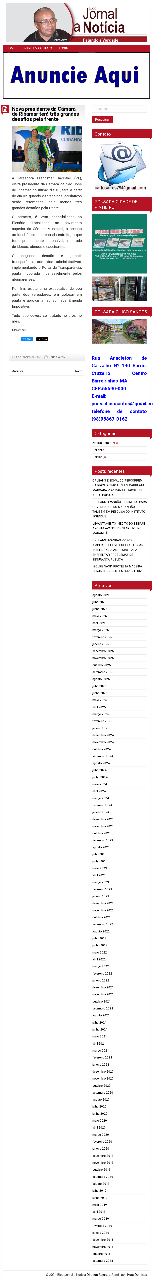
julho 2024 (99, 770)
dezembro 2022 (103, 903)
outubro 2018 (101, 1254)
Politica (97, 457)
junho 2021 (100, 1029)
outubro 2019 (101, 1169)
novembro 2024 (103, 742)
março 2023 (100, 882)
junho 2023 (100, 861)
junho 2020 (100, 1113)
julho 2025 (99, 686)
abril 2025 (99, 707)
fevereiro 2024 (102, 805)
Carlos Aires (57, 357)
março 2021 (100, 1050)
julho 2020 (99, 1106)
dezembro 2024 (103, 735)
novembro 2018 (103, 1247)
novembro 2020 (103, 1078)
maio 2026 (99, 616)
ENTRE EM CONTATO (37, 48)
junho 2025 (100, 693)
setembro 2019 (102, 1177)
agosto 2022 (101, 931)
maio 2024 (99, 784)
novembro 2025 (103, 658)
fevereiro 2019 (102, 1226)
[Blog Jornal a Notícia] (76, 22)
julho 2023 (99, 854)
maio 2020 (99, 1120)
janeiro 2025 (100, 728)
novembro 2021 (103, 994)
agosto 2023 (101, 847)
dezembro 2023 (103, 819)
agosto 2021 (101, 1015)
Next (78, 371)
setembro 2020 (102, 1092)
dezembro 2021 (103, 987)
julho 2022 (99, 938)
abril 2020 (99, 1127)
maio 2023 (99, 868)
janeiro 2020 (100, 1148)
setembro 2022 (102, 924)
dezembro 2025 (103, 651)
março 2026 (100, 630)
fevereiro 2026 (102, 637)
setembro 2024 (102, 756)
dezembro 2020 (103, 1071)
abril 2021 (99, 1043)
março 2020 (100, 1134)
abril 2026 (99, 623)
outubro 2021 (101, 1001)
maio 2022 (99, 952)
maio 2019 (99, 1205)
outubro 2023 (101, 833)
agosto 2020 (101, 1099)
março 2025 (100, 714)
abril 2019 (99, 1212)
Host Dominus (137, 1275)
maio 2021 (99, 1036)
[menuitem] (11, 48)
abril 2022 (99, 959)
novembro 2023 (103, 826)
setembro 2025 (102, 672)
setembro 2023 (102, 840)
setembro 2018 (102, 1261)
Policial (97, 450)
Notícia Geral (100, 443)
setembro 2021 (102, 1008)
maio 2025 (99, 700)
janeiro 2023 (100, 896)
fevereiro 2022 (102, 973)
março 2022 (100, 966)
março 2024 (100, 798)
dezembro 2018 (103, 1239)
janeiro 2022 (100, 980)
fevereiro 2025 (102, 721)
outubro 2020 (101, 1085)
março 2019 (100, 1218)
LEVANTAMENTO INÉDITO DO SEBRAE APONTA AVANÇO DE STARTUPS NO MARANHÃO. (118, 528)
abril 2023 (99, 875)
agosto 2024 (101, 763)
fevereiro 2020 (102, 1141)
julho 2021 (99, 1022)
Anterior (17, 371)
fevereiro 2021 (102, 1057)
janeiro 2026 (100, 644)
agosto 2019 (101, 1184)
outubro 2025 (101, 665)
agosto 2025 (101, 679)
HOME (10, 48)
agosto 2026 (101, 595)
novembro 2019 (103, 1162)
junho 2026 (100, 609)
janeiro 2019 (100, 1233)
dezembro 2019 (103, 1156)
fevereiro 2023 (102, 889)
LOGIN (63, 48)
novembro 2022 (103, 910)
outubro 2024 (101, 749)
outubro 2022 (101, 917)
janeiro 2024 (100, 812)
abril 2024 (99, 791)
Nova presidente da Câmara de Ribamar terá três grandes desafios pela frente (45, 114)
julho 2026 (99, 602)
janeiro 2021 (100, 1064)
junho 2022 (100, 945)
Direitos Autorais (98, 1275)
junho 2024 (100, 777)
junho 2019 (100, 1198)
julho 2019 (99, 1190)
